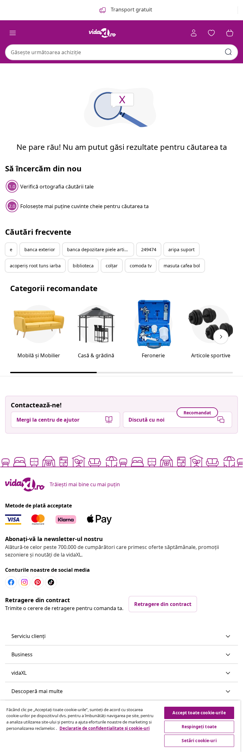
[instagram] (24, 582)
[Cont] (193, 33)
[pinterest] (37, 582)
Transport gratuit (130, 9)
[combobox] (121, 52)
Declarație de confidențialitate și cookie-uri (104, 728)
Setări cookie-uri (199, 740)
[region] (120, 726)
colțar (112, 266)
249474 (148, 249)
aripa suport (181, 249)
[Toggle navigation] (12, 33)
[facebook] (11, 582)
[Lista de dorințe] (211, 33)
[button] (121, 636)
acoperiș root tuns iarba (35, 266)
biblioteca (83, 266)
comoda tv (141, 266)
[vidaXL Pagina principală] (102, 33)
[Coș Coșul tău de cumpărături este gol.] (230, 33)
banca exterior (39, 249)
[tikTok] (51, 582)
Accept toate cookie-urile (199, 713)
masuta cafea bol (182, 266)
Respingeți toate (199, 727)
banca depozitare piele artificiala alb (100, 249)
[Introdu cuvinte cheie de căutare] (228, 52)
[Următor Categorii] (220, 336)
